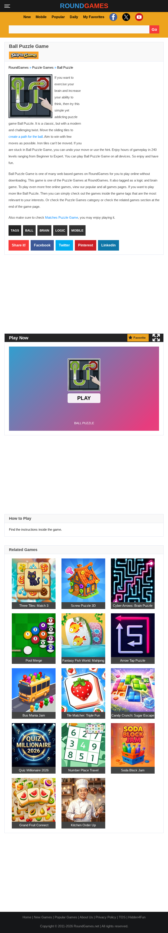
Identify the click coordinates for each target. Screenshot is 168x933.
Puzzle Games (43, 67)
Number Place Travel (83, 770)
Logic (60, 230)
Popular (58, 17)
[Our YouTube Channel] (139, 17)
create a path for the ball (26, 136)
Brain (44, 230)
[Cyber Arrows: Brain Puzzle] (133, 578)
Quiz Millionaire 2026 (34, 770)
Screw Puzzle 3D (83, 605)
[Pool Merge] (34, 633)
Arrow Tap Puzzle (132, 660)
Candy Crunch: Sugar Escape (132, 715)
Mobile (41, 17)
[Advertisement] (122, 106)
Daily (74, 17)
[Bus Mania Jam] (34, 687)
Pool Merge (34, 660)
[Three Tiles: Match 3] (34, 578)
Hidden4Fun (136, 917)
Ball (29, 230)
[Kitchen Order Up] (83, 797)
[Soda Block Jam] (133, 742)
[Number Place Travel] (83, 742)
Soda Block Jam (133, 770)
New (27, 17)
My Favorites (93, 17)
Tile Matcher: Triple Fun (83, 715)
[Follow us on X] (126, 17)
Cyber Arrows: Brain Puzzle (132, 605)
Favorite (139, 337)
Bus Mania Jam (34, 715)
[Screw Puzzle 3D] (83, 578)
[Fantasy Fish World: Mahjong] (83, 633)
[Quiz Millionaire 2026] (34, 742)
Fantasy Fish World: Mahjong (83, 660)
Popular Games (66, 917)
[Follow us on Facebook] (113, 17)
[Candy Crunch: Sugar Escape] (133, 687)
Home (27, 917)
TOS (122, 917)
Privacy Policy (106, 917)
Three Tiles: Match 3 (33, 605)
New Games (43, 917)
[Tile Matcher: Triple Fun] (83, 687)
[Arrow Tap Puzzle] (133, 633)
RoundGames (19, 67)
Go (154, 29)
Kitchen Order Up (83, 825)
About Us (86, 917)
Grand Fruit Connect (33, 825)
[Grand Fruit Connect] (34, 797)
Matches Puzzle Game (61, 217)
